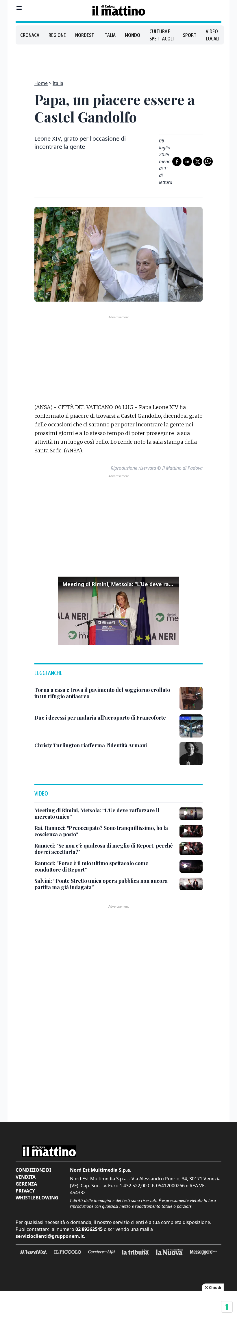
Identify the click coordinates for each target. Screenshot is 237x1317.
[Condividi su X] (197, 161)
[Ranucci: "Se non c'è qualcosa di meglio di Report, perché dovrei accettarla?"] (191, 848)
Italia (109, 35)
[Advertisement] (118, 59)
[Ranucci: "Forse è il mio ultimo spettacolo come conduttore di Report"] (191, 866)
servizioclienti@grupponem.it (50, 1236)
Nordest (84, 35)
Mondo (132, 35)
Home (41, 83)
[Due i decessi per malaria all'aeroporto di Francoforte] (191, 726)
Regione (57, 35)
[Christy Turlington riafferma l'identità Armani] (191, 753)
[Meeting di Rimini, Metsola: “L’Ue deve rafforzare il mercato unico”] (191, 813)
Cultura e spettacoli (161, 35)
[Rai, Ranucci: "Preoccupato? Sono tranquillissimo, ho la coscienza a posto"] (191, 831)
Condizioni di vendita (33, 1173)
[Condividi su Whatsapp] (208, 161)
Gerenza (26, 1184)
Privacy (25, 1191)
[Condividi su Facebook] (177, 161)
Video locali (212, 35)
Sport (190, 35)
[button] (118, 611)
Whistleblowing (37, 1198)
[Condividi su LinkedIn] (187, 161)
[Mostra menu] (19, 8)
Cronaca (29, 35)
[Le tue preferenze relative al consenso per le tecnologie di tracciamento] (226, 1306)
